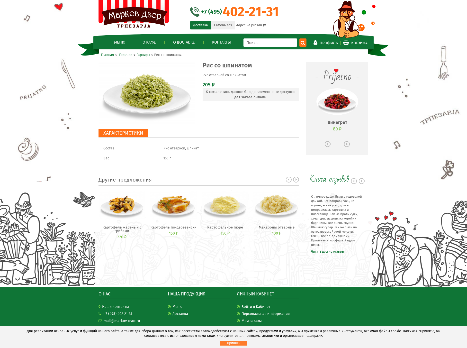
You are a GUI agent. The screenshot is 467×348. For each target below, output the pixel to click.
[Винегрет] (337, 101)
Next (296, 180)
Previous (289, 180)
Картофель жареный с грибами (122, 229)
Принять (233, 343)
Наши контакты (115, 306)
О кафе (149, 42)
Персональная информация (266, 313)
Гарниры (143, 55)
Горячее (125, 55)
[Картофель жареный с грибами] (122, 205)
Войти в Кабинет (256, 306)
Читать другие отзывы (327, 251)
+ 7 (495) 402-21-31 (117, 313)
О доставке (184, 42)
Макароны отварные (277, 227)
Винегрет (337, 122)
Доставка (200, 25)
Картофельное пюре (225, 227)
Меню (119, 42)
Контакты (221, 42)
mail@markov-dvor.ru (122, 321)
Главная (107, 55)
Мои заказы (252, 321)
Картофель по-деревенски (174, 227)
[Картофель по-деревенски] (173, 205)
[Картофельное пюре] (225, 205)
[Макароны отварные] (276, 205)
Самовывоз (223, 25)
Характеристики (123, 133)
